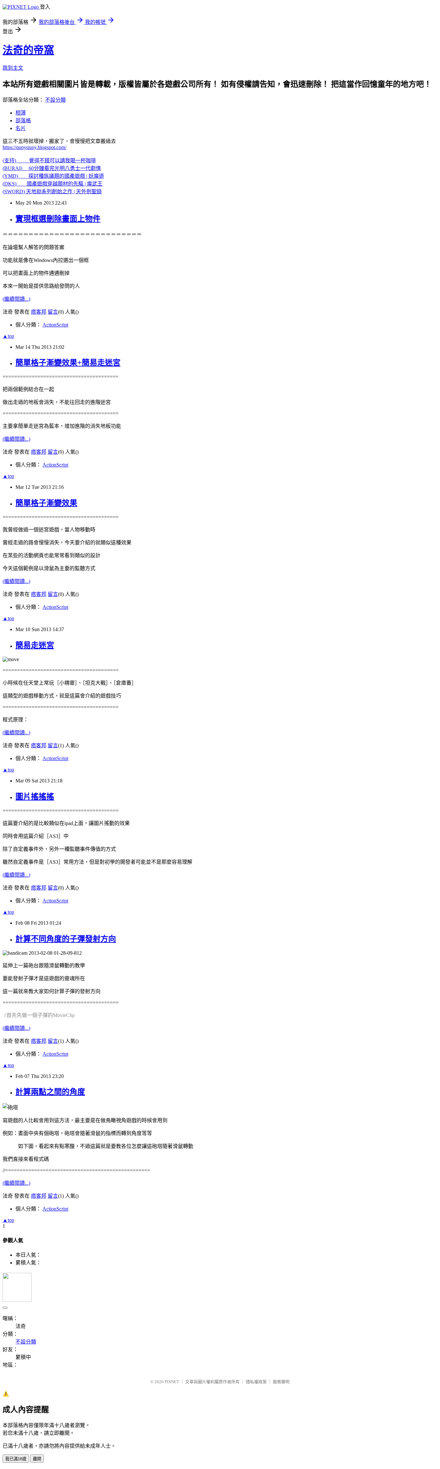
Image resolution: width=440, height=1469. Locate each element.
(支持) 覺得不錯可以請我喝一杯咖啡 (49, 160)
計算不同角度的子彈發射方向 (65, 939)
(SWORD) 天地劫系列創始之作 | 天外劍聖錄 (52, 191)
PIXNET (172, 1381)
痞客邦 (38, 312)
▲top (8, 336)
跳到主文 (13, 68)
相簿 (20, 113)
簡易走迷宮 (34, 645)
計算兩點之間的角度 (50, 1092)
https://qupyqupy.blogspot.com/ (34, 147)
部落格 (23, 120)
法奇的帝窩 (28, 50)
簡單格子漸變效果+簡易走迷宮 (67, 362)
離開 (37, 1458)
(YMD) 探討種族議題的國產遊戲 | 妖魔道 (53, 176)
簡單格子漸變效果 (46, 503)
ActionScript (55, 324)
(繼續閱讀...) (16, 299)
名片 (20, 128)
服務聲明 (281, 1381)
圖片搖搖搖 (34, 796)
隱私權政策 (256, 1381)
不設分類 (55, 100)
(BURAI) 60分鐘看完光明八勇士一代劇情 (52, 168)
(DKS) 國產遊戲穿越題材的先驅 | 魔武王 (52, 183)
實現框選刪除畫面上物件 (57, 219)
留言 (53, 312)
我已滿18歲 (15, 1458)
